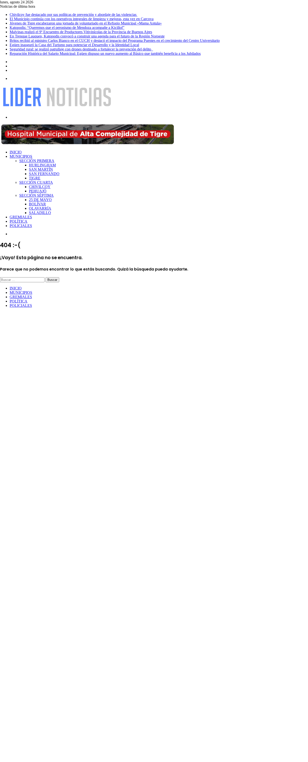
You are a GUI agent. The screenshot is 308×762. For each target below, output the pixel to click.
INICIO (16, 152)
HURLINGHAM (42, 165)
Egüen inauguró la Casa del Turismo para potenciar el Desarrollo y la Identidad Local (74, 45)
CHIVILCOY (40, 187)
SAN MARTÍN (41, 169)
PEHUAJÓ (37, 191)
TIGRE (34, 178)
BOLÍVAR (37, 204)
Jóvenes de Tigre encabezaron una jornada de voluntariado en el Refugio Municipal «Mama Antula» (86, 23)
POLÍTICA (18, 221)
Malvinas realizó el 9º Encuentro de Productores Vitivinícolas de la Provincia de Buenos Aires (81, 32)
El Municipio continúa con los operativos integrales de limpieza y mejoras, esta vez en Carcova (82, 19)
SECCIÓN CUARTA (36, 182)
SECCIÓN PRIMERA (36, 161)
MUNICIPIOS (21, 156)
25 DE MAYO (40, 200)
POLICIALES (21, 226)
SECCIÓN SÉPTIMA (36, 195)
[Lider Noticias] (57, 109)
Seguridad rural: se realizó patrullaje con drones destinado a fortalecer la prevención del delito (81, 49)
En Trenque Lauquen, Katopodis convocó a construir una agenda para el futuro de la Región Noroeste (87, 36)
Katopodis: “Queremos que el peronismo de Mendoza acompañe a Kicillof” (67, 27)
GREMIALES (21, 217)
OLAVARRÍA (40, 208)
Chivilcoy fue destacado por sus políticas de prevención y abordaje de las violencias (73, 15)
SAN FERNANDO (44, 174)
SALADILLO (40, 213)
